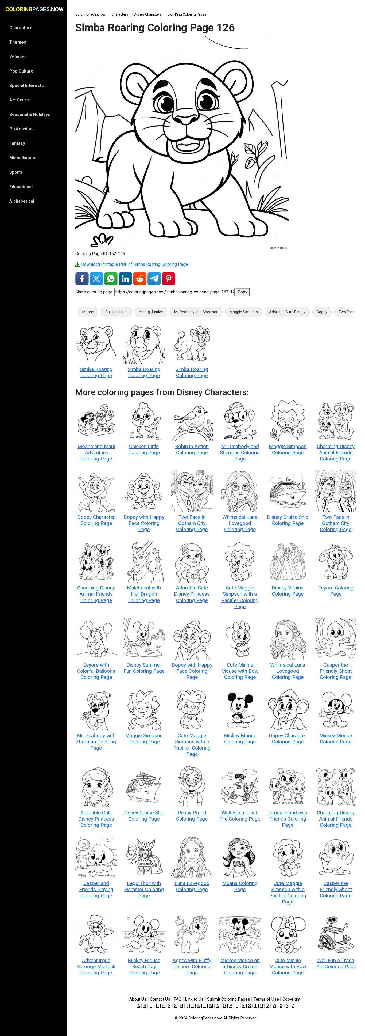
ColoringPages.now (90, 14)
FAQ (177, 999)
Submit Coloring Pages (228, 999)
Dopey (322, 312)
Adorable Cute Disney (287, 312)
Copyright (291, 999)
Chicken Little (116, 312)
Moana (88, 312)
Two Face (347, 312)
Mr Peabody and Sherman (196, 312)
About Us (137, 999)
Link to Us (194, 999)
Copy (242, 291)
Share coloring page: (94, 291)
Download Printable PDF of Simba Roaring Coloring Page (134, 264)
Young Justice (151, 312)
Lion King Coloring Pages (187, 14)
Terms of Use (266, 999)
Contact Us (160, 999)
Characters (119, 14)
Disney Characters (148, 14)
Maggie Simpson (244, 312)
